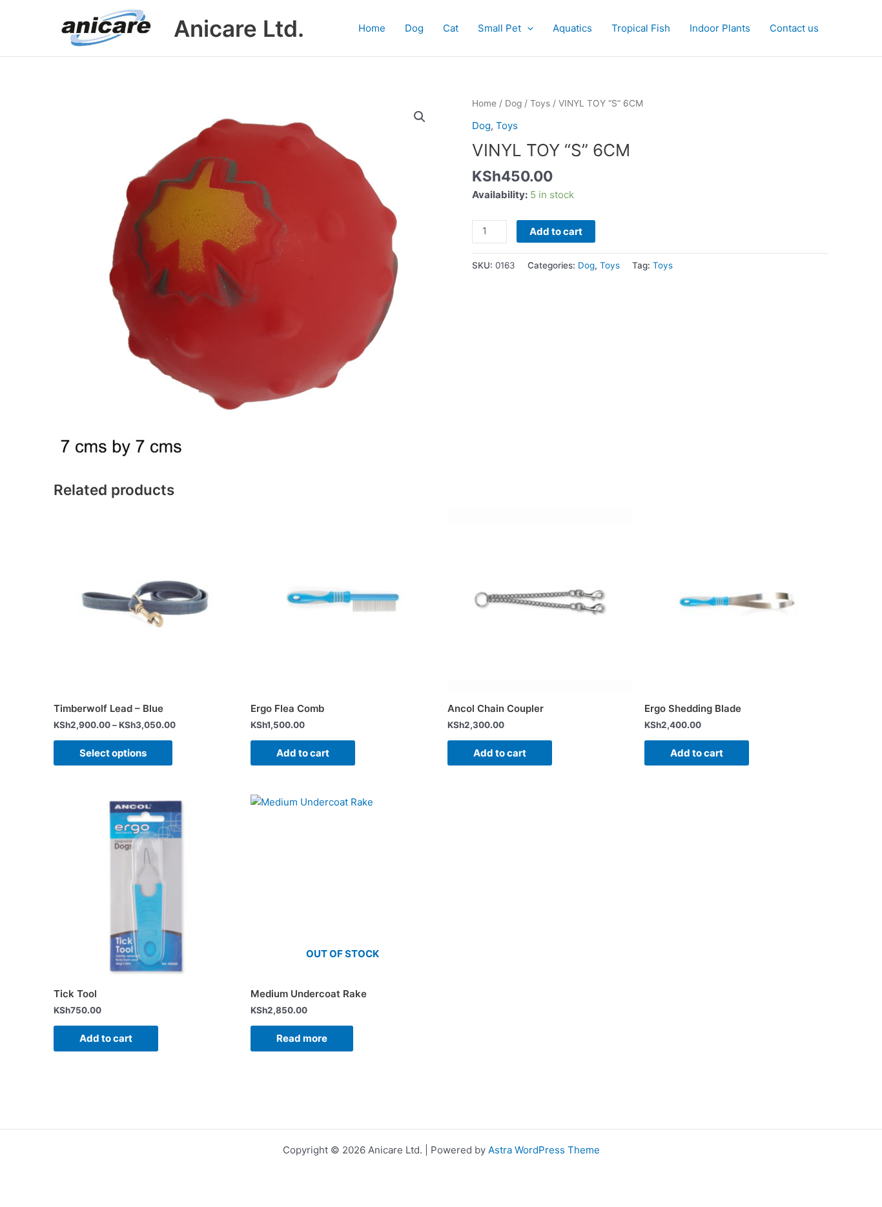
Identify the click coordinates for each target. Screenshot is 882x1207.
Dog (414, 28)
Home (371, 28)
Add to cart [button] (302, 753)
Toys (540, 103)
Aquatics (572, 28)
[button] (527, 28)
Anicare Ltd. (239, 28)
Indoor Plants (720, 28)
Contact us (794, 28)
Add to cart (555, 231)
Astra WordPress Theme (544, 1150)
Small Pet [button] (499, 28)
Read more (301, 1038)
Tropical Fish (640, 28)
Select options (113, 753)
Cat (450, 28)
